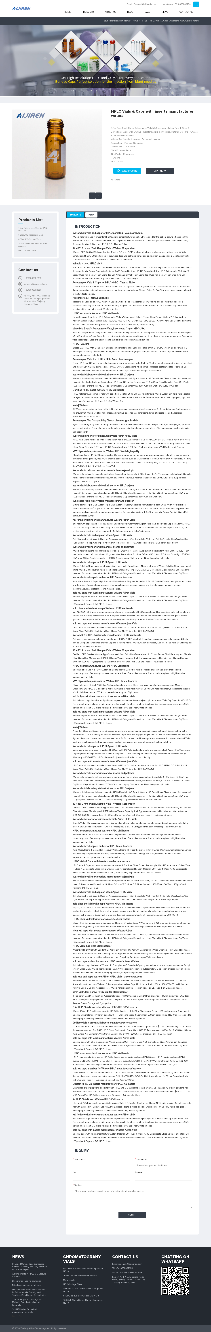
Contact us (186, 12)
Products (88, 12)
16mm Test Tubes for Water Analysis (80, 1275)
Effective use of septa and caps (26, 1285)
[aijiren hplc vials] (33, 8)
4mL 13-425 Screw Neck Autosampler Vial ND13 (83, 1270)
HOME (67, 12)
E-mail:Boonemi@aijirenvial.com (127, 1264)
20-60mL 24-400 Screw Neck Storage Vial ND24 (83, 1290)
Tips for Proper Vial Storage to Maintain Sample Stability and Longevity (26, 1302)
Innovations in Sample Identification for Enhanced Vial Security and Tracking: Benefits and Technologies (29, 1292)
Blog (130, 12)
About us (110, 12)
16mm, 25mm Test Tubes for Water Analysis (32, 245)
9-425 (144, 20)
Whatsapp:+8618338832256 (177, 4)
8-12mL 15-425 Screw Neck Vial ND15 (81, 1295)
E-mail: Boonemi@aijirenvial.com (142, 4)
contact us (125, 1256)
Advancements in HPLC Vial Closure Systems (29, 1275)
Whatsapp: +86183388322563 (127, 1272)
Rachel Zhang (18, 1316)
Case (147, 12)
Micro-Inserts (69, 1280)
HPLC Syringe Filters (27, 250)
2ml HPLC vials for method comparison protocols (24, 1310)
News (165, 12)
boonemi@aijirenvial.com (35, 284)
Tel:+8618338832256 (122, 1268)
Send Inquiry (129, 171)
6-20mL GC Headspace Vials (30, 235)
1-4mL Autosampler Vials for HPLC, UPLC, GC (33, 229)
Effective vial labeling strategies (26, 1281)
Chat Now (160, 171)
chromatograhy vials (82, 1259)
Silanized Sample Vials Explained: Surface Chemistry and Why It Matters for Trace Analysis (29, 1267)
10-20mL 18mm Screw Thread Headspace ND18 (83, 1301)
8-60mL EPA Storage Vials (29, 239)
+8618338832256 (32, 278)
